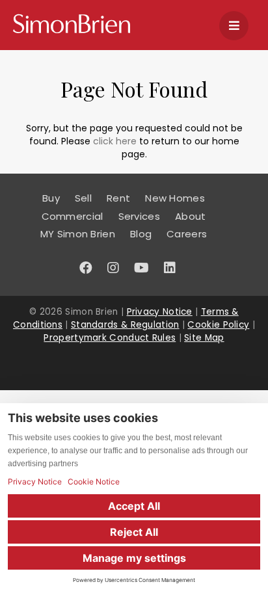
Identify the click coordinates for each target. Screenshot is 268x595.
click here (115, 141)
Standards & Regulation (125, 325)
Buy (51, 198)
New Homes (175, 198)
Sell (83, 198)
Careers (187, 234)
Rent (118, 198)
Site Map (204, 338)
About (190, 216)
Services (139, 216)
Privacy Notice (160, 312)
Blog (141, 234)
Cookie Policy (218, 325)
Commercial (72, 216)
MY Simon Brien (77, 234)
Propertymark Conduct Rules (110, 338)
